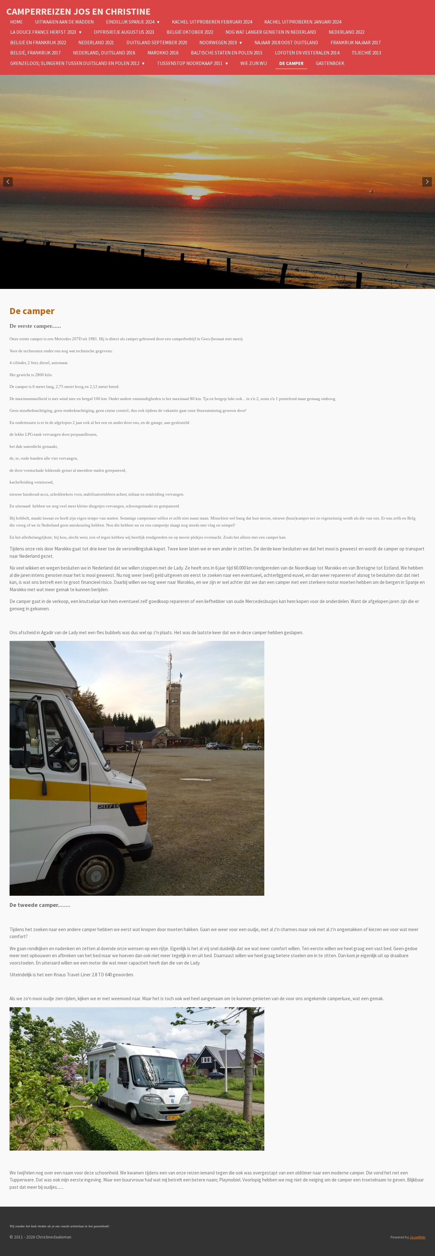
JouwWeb (417, 1237)
